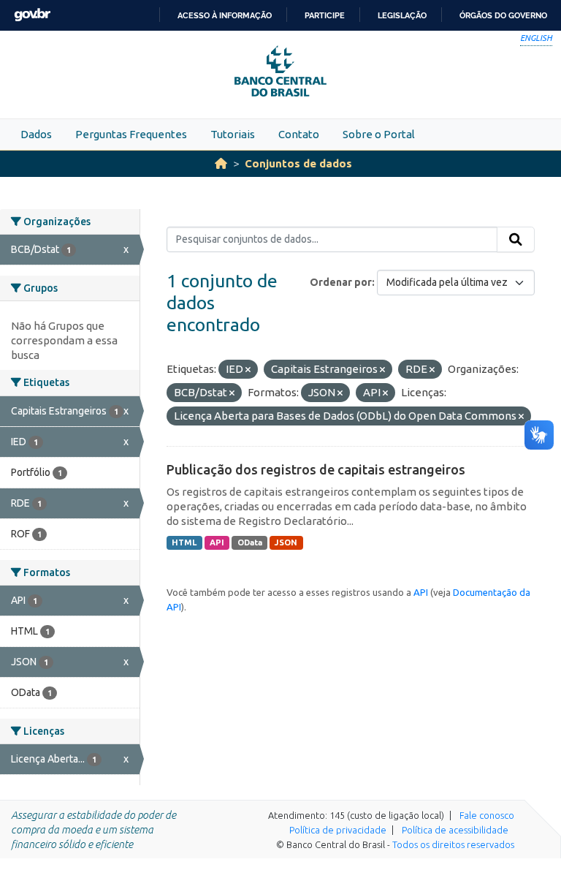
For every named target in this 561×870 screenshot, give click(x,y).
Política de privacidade (337, 830)
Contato (298, 134)
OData (249, 542)
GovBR (32, 15)
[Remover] (248, 370)
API (217, 542)
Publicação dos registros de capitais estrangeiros (316, 469)
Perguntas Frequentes (131, 134)
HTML (184, 542)
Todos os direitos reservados (453, 844)
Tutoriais (232, 134)
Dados (36, 134)
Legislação (402, 15)
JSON (286, 542)
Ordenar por (341, 282)
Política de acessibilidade (455, 830)
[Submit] (516, 240)
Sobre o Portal (379, 134)
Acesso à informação (225, 15)
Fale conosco (486, 815)
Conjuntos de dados (298, 163)
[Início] (221, 163)
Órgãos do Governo (503, 15)
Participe (325, 15)
